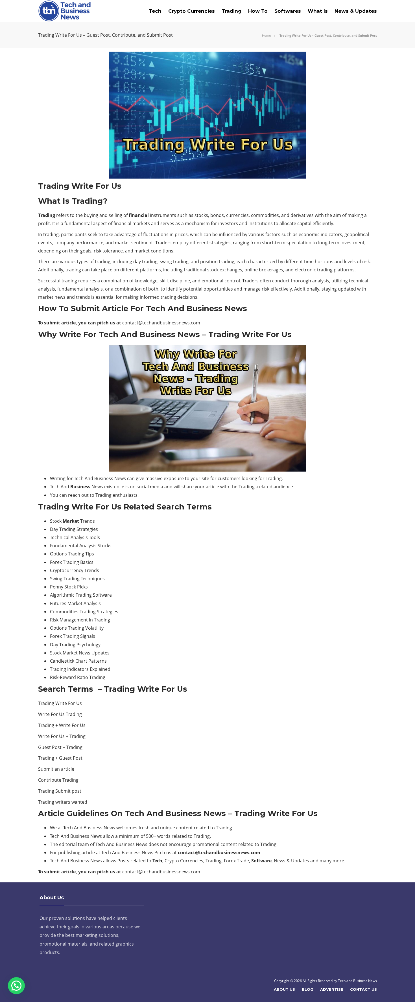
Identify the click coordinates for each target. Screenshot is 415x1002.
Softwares (287, 11)
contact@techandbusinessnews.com (161, 323)
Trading (231, 11)
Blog (307, 989)
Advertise (331, 989)
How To (258, 11)
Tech (155, 11)
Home (266, 35)
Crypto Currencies (191, 11)
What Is (318, 11)
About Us (284, 989)
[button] (16, 985)
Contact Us (363, 989)
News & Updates (356, 11)
